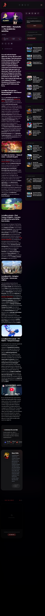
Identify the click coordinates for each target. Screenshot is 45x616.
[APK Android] (22, 5)
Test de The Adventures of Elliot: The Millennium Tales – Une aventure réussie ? (37, 165)
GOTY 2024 (4, 34)
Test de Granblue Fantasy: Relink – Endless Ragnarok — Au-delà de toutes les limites (37, 95)
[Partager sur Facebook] (2, 43)
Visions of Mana (5, 161)
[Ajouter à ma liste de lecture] (2, 49)
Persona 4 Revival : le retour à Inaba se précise (38, 111)
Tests (29, 73)
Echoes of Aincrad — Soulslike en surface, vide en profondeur (37, 180)
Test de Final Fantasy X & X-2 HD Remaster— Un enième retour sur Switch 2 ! (37, 148)
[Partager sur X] (5, 43)
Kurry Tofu (13, 39)
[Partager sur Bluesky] (12, 43)
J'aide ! (34, 25)
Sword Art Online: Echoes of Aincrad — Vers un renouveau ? (37, 57)
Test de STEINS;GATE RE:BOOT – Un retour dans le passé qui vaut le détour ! (37, 79)
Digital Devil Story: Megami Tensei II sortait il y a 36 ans (37, 118)
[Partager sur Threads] (9, 43)
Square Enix (31, 143)
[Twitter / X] (26, 13)
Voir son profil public (16, 486)
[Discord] (29, 13)
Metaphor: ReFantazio (7, 296)
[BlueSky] (35, 13)
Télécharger (32, 38)
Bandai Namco (31, 176)
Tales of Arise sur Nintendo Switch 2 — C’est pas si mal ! (37, 187)
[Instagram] (32, 13)
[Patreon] (38, 13)
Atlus (29, 106)
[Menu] (41, 5)
